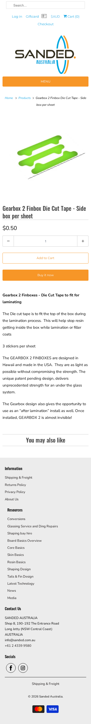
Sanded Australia (50, 696)
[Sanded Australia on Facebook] (11, 668)
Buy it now (45, 275)
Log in (17, 16)
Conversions (16, 519)
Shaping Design (19, 569)
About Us (11, 499)
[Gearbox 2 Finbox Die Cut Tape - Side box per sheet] (45, 155)
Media (11, 598)
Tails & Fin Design (20, 576)
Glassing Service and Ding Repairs (32, 526)
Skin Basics (15, 555)
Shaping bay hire (19, 533)
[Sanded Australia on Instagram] (23, 668)
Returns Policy (15, 485)
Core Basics (16, 548)
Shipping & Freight (18, 477)
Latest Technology (20, 583)
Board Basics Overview (24, 540)
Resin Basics (16, 562)
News (11, 590)
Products (25, 98)
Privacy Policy (15, 492)
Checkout (46, 24)
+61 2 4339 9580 (18, 645)
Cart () (73, 16)
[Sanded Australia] (45, 55)
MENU (46, 81)
